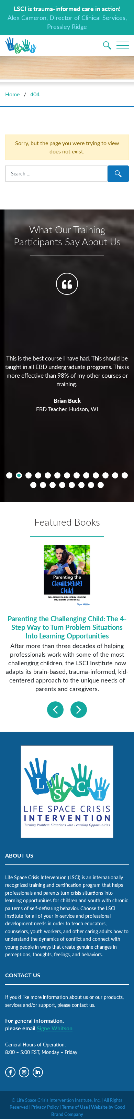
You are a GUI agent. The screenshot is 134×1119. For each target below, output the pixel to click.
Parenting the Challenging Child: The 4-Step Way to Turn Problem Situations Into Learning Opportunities (67, 627)
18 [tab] (72, 485)
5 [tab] (48, 475)
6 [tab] (57, 475)
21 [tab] (101, 485)
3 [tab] (28, 475)
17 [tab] (62, 485)
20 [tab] (91, 485)
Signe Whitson (54, 1028)
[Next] (78, 709)
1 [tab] (9, 475)
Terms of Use (75, 1107)
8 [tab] (77, 475)
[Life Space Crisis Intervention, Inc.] (20, 45)
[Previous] (55, 709)
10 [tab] (96, 475)
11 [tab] (105, 475)
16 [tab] (52, 485)
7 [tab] (67, 475)
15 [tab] (43, 485)
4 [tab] (38, 475)
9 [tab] (86, 475)
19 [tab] (81, 485)
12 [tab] (115, 475)
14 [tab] (33, 485)
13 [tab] (125, 475)
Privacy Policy (45, 1107)
